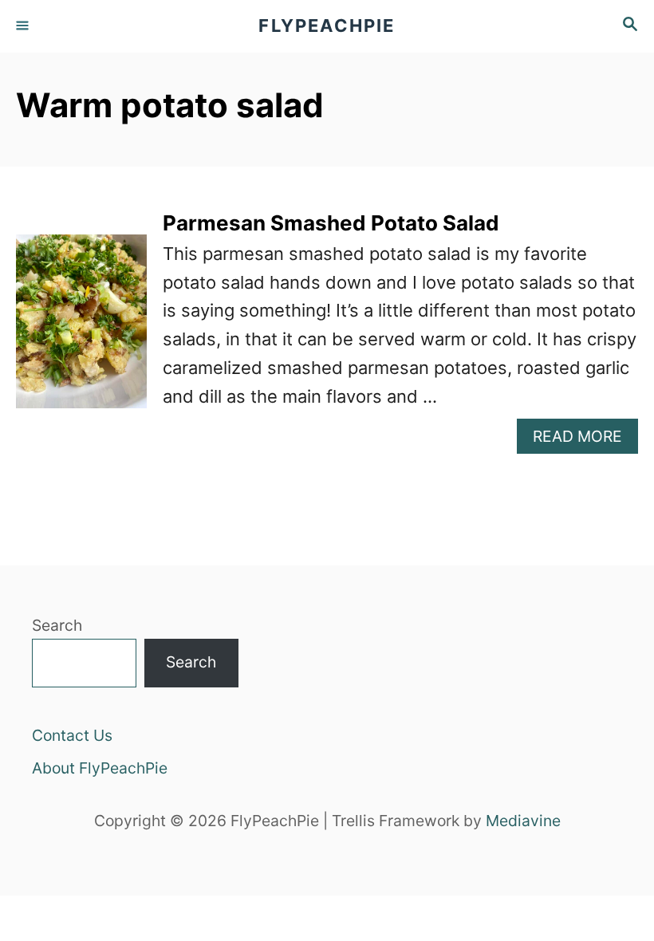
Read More (585, 440)
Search (57, 625)
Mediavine (523, 820)
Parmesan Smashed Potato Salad (331, 223)
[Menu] (24, 26)
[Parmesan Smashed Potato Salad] (81, 330)
